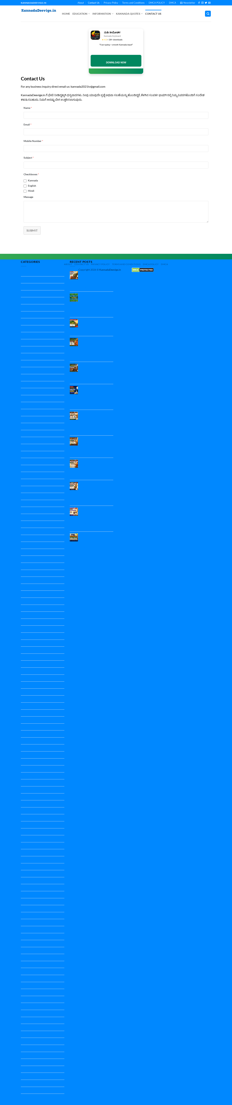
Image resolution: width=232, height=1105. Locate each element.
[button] (187, 2)
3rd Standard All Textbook (37, 328)
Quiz (24, 887)
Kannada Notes (30, 636)
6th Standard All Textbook (37, 363)
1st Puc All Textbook (33, 293)
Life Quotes (28, 727)
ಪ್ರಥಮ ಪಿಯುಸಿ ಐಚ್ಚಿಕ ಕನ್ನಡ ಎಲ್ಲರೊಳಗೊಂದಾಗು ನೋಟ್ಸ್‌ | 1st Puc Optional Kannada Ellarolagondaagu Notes (96, 280)
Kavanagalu (28, 720)
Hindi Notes (28, 531)
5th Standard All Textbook (37, 349)
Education (80, 13)
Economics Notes (31, 433)
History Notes (29, 552)
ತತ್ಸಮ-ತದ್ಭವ (28, 1048)
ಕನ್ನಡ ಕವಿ (26, 1020)
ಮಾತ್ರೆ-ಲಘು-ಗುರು (30, 1076)
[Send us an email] (209, 3)
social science (29, 950)
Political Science (31, 782)
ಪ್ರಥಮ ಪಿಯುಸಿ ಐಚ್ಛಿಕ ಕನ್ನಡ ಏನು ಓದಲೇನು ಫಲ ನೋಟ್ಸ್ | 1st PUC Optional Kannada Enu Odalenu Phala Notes (96, 468)
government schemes (34, 503)
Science (25, 901)
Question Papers (31, 880)
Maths (25, 734)
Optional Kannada (32, 768)
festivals (26, 496)
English (32, 185)
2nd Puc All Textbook (34, 314)
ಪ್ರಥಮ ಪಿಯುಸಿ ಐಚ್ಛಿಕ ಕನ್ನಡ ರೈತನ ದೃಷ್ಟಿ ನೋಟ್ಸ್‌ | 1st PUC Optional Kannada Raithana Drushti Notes (97, 326)
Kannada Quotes (128, 13)
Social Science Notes (33, 957)
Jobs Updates (29, 566)
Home (66, 13)
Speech (25, 978)
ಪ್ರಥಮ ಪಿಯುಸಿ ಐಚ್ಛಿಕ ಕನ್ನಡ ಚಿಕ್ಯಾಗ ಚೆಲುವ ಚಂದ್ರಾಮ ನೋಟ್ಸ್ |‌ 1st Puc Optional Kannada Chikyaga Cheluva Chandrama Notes (96, 396)
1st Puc (25, 286)
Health (25, 510)
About (81, 2)
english (25, 454)
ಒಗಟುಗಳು (27, 1013)
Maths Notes (29, 747)
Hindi (31, 190)
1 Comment (91, 313)
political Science (31, 776)
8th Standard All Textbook (37, 391)
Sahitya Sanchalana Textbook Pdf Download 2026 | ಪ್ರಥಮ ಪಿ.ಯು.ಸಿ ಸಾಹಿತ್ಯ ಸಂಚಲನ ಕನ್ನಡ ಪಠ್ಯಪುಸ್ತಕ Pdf (96, 302)
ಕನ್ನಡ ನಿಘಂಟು (29, 1027)
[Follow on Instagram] (202, 3)
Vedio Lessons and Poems (37, 992)
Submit (32, 230)
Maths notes (29, 741)
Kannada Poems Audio (35, 706)
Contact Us (94, 2)
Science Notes (29, 915)
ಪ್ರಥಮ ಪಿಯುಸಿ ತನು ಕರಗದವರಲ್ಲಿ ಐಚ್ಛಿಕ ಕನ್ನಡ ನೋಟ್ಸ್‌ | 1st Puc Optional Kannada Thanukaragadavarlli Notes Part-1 (96, 518)
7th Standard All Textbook (37, 377)
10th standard (30, 279)
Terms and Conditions (133, 2)
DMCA (172, 2)
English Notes (29, 468)
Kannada (33, 180)
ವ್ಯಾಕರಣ (25, 1090)
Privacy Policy (111, 2)
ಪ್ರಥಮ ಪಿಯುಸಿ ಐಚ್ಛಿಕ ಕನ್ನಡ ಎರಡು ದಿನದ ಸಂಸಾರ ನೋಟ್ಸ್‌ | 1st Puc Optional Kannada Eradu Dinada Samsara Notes (96, 446)
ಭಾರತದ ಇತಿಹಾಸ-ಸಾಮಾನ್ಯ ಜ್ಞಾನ (38, 1062)
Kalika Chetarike (31, 573)
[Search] (208, 14)
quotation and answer (34, 894)
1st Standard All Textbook (37, 300)
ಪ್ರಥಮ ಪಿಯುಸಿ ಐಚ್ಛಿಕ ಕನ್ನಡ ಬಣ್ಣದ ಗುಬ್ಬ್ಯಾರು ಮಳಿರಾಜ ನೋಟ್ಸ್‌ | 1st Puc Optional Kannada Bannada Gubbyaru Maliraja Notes (96, 372)
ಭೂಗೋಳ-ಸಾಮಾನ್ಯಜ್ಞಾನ (34, 1069)
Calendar (26, 419)
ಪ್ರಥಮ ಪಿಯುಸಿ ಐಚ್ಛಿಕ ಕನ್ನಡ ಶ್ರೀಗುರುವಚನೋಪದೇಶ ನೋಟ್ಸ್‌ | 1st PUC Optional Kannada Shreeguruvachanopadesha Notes (98, 348)
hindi (24, 517)
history (25, 545)
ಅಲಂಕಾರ (26, 1006)
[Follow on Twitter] (206, 3)
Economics (27, 426)
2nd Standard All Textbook (37, 321)
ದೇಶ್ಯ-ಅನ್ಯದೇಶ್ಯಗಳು (31, 1055)
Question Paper (31, 797)
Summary (27, 985)
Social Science (29, 936)
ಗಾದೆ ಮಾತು (27, 1041)
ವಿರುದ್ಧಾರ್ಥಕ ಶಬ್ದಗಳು (32, 1083)
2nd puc (26, 307)
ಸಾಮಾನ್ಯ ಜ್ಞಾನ (28, 1097)
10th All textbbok (32, 272)
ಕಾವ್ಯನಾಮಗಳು (29, 1034)
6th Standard (29, 356)
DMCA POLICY (157, 2)
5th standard (29, 342)
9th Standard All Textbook (37, 398)
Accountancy (29, 405)
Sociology (27, 964)
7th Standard (29, 370)
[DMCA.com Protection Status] (142, 269)
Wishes (25, 999)
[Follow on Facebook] (199, 3)
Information (101, 13)
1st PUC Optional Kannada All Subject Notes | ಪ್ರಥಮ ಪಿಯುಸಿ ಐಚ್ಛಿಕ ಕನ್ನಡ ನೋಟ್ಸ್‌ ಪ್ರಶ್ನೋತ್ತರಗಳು (94, 542)
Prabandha (28, 789)
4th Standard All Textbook (37, 335)
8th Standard (29, 384)
